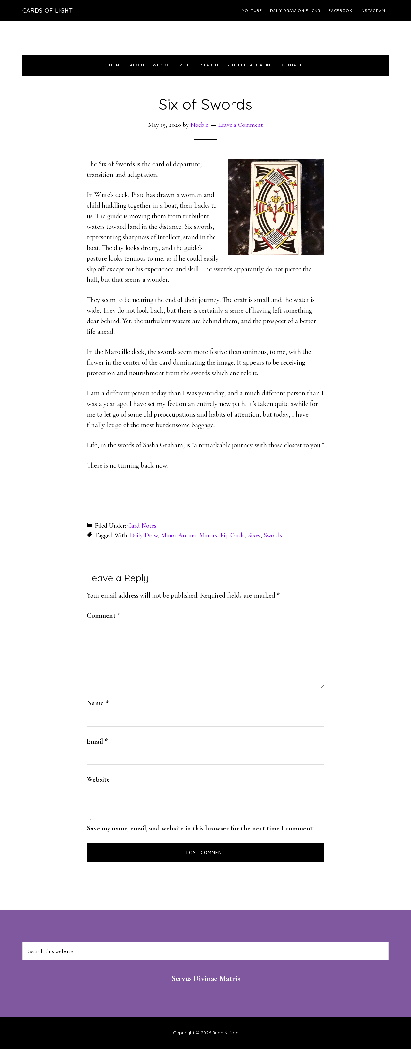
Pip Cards (232, 535)
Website (98, 779)
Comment (103, 615)
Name (98, 703)
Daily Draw (144, 535)
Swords (273, 535)
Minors (208, 535)
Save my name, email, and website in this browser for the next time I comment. (200, 828)
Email (97, 741)
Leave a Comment (240, 125)
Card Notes (141, 525)
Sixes (254, 535)
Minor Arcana (178, 535)
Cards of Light (47, 10)
